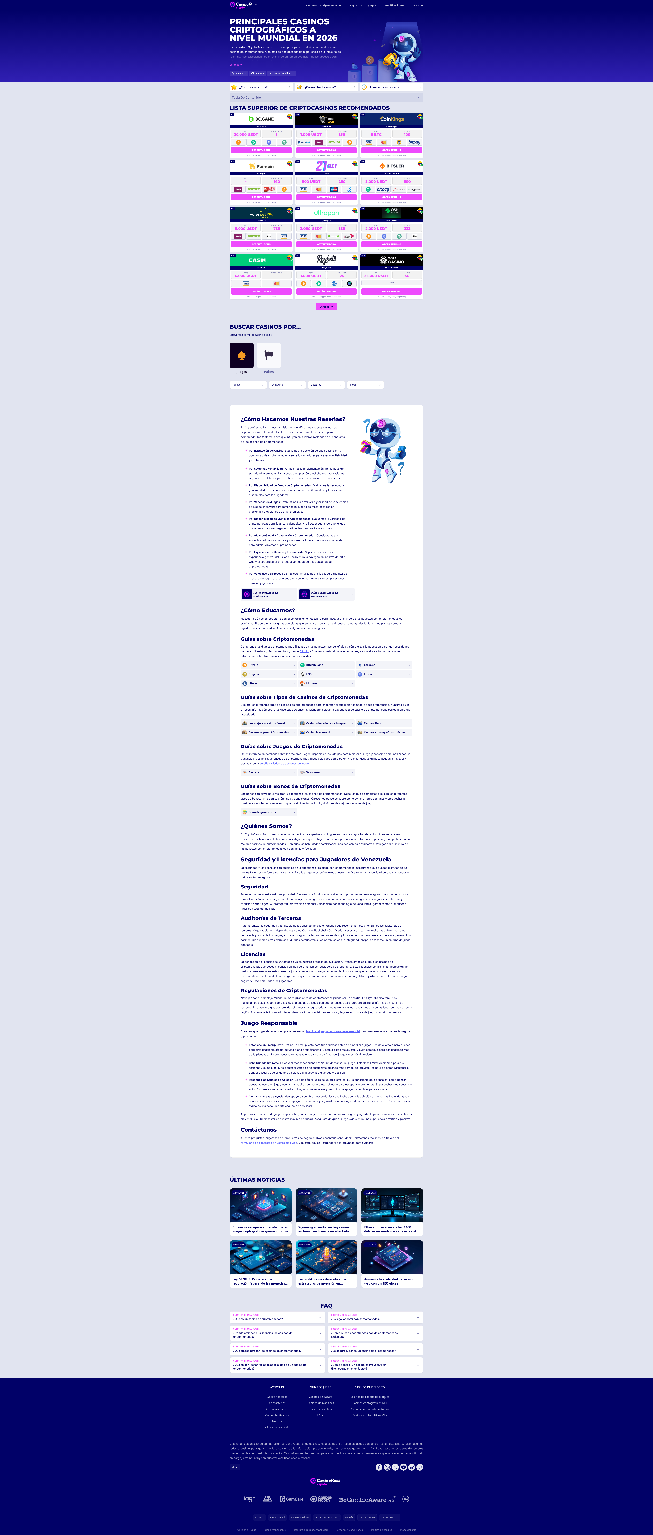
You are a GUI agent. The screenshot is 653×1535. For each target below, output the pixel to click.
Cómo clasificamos (277, 1415)
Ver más (324, 306)
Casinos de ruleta (321, 1409)
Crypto (354, 5)
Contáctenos (277, 1403)
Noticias (418, 5)
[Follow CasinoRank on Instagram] (387, 1467)
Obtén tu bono (261, 150)
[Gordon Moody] (321, 1499)
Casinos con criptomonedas (323, 5)
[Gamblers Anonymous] (267, 1499)
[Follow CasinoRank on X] (395, 1467)
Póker (321, 1415)
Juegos (372, 5)
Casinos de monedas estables (370, 1409)
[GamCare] (291, 1499)
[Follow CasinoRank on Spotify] (411, 1467)
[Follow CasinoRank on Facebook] (379, 1467)
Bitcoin (304, 651)
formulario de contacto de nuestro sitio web (269, 1142)
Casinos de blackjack (320, 1403)
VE (233, 1467)
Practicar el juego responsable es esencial (333, 1031)
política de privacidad (277, 1427)
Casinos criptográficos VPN (370, 1415)
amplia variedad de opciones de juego (284, 763)
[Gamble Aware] (367, 1499)
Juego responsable (275, 1529)
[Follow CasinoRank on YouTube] (403, 1467)
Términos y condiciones (349, 1529)
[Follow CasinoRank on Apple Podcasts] (419, 1467)
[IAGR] (249, 1499)
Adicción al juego (246, 1529)
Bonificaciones (394, 5)
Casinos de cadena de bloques (369, 1397)
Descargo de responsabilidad (311, 1529)
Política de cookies (381, 1529)
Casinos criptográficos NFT (370, 1403)
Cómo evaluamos (277, 1409)
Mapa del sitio (408, 1529)
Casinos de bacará (320, 1397)
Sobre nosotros (277, 1397)
